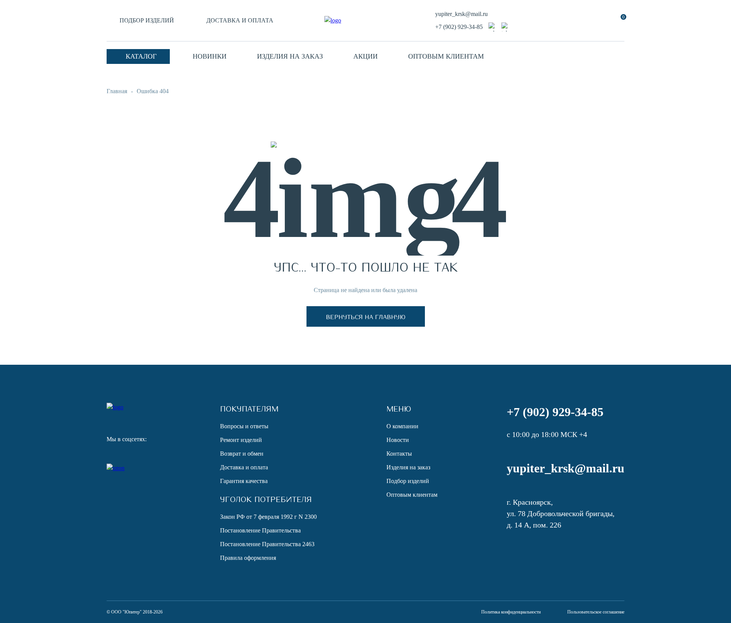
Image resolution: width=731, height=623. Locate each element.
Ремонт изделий (241, 440)
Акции (365, 56)
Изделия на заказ (290, 56)
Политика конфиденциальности (511, 612)
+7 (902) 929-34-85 (459, 27)
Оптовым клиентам (446, 56)
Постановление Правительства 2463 (267, 544)
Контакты (399, 453)
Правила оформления (248, 558)
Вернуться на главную (365, 316)
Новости (397, 440)
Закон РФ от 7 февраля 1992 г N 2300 (268, 516)
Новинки (210, 56)
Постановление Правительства (260, 530)
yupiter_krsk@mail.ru (461, 14)
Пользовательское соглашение (595, 612)
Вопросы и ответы (244, 426)
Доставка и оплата (239, 20)
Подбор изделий (147, 20)
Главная (117, 91)
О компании (402, 426)
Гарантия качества (244, 481)
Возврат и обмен (241, 453)
